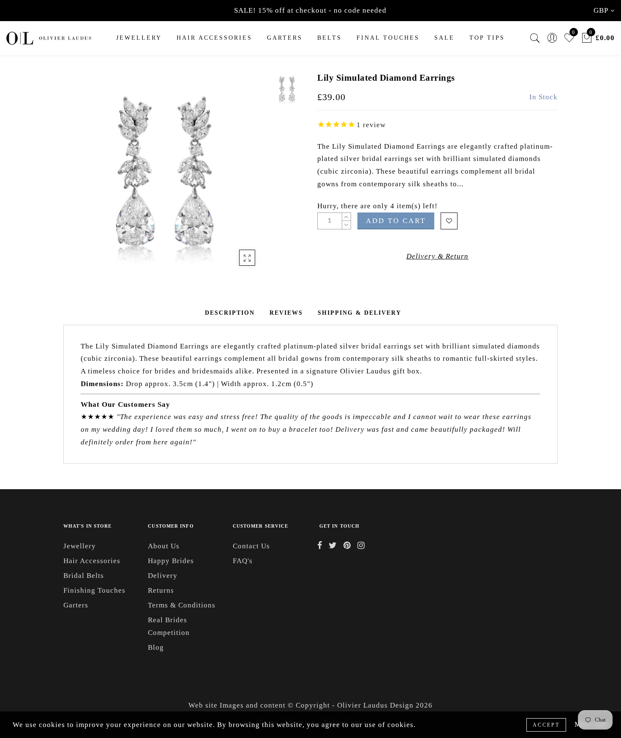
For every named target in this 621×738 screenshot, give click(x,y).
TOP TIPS (487, 38)
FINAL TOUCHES (388, 38)
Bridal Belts (83, 576)
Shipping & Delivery (359, 313)
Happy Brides (171, 561)
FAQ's (243, 561)
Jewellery (139, 38)
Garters (75, 605)
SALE (444, 38)
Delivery (162, 576)
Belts (329, 38)
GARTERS (284, 38)
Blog (156, 647)
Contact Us (251, 546)
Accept (546, 725)
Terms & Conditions (181, 605)
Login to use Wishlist (449, 220)
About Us (164, 546)
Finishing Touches (94, 590)
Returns (161, 590)
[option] (164, 173)
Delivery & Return (437, 256)
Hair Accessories (214, 38)
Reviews (286, 313)
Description (230, 313)
